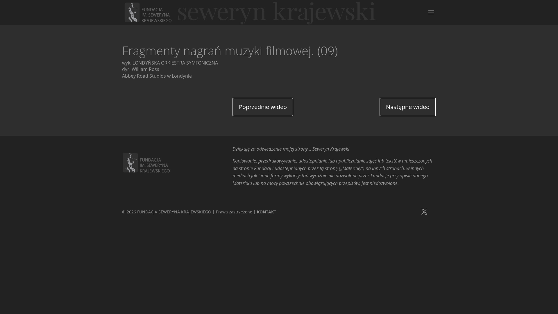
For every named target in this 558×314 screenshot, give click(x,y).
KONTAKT (266, 212)
